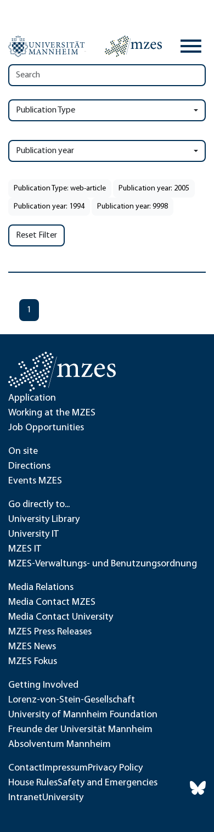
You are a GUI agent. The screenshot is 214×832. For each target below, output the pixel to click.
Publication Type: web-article (60, 188)
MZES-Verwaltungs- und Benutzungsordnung (102, 564)
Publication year (45, 151)
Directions (29, 466)
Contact (25, 768)
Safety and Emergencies (107, 783)
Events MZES (35, 481)
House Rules (33, 783)
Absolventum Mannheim (59, 745)
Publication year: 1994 (49, 207)
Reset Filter (36, 235)
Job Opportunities (46, 428)
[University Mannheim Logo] (47, 46)
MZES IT (24, 549)
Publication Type (45, 110)
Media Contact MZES (51, 603)
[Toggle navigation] (191, 46)
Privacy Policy (115, 768)
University (62, 798)
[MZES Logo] (133, 46)
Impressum (65, 768)
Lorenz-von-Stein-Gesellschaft (71, 700)
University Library (44, 520)
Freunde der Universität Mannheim (80, 730)
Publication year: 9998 (132, 207)
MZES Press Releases (50, 632)
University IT (33, 534)
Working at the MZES (51, 413)
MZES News (32, 647)
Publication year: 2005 (154, 188)
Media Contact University (60, 617)
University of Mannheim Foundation (82, 715)
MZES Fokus (32, 662)
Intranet (25, 798)
